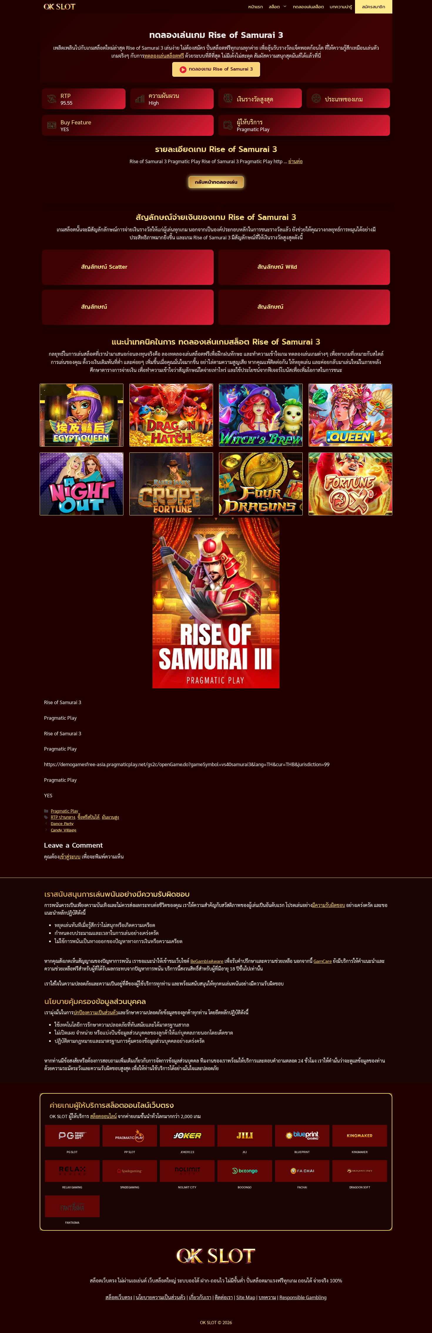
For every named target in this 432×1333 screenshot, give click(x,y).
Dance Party (62, 823)
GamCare (323, 961)
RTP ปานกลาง (63, 817)
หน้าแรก (255, 7)
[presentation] (81, 415)
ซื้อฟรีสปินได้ (89, 817)
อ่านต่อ (295, 161)
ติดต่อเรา (224, 1297)
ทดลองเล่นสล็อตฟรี (164, 55)
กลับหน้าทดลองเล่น (216, 182)
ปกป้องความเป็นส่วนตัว (95, 1012)
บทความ (267, 1297)
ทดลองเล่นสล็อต (308, 7)
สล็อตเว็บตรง (119, 1297)
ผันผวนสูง (110, 817)
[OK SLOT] (60, 7)
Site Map (245, 1297)
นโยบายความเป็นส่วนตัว (160, 1297)
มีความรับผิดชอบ (328, 905)
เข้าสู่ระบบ (70, 856)
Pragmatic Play (64, 811)
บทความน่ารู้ (341, 7)
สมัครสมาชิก (373, 7)
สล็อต (274, 7)
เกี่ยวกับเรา (200, 1297)
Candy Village (63, 830)
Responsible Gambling (302, 1297)
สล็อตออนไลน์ (103, 1116)
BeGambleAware (206, 961)
